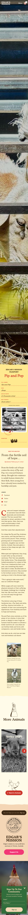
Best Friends (4, 399)
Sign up (22, 812)
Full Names (4, 382)
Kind (2, 388)
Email (5, 899)
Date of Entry (5, 393)
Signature (4, 438)
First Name (6, 903)
